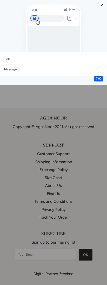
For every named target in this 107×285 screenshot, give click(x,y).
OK (99, 79)
